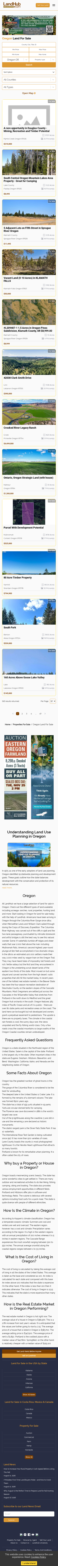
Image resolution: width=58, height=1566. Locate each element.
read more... (7, 888)
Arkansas (29, 1383)
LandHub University (40, 1543)
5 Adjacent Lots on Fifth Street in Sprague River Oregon (27, 229)
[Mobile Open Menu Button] (53, 5)
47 (40, 714)
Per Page (44, 701)
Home (7, 724)
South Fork (10, 627)
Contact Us (25, 1543)
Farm (29, 1441)
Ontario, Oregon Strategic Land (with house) (28, 477)
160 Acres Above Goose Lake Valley (24, 677)
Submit (11, 1520)
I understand (29, 1563)
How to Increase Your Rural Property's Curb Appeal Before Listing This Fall (29, 1470)
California (29, 1387)
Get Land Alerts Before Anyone (29, 1351)
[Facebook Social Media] (29, 1534)
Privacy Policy (11, 1550)
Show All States (29, 1395)
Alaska (29, 1375)
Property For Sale (13, 1540)
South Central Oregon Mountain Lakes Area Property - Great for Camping (28, 179)
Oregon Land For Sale (43, 724)
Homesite (29, 1450)
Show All (29, 1457)
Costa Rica (29, 1409)
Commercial (29, 1437)
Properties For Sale (21, 724)
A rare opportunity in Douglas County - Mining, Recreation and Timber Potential (27, 130)
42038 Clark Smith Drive (17, 377)
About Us (14, 1543)
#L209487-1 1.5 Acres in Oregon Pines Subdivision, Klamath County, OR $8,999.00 (28, 329)
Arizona (29, 1379)
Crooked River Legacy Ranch (20, 427)
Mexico (29, 1418)
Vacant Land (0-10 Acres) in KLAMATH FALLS (26, 279)
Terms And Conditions (43, 1550)
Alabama (29, 1371)
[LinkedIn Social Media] (37, 1534)
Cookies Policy (38, 1557)
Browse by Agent (30, 1540)
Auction (29, 1433)
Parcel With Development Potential (24, 527)
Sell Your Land (42, 5)
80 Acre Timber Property (18, 577)
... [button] (35, 714)
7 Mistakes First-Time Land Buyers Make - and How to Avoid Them (27, 1481)
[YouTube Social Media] (33, 1534)
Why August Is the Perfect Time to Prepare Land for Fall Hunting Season (28, 1492)
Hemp (29, 1446)
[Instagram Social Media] (25, 1534)
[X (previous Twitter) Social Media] (21, 1534)
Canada (29, 1413)
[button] (13, 714)
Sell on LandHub (29, 1356)
